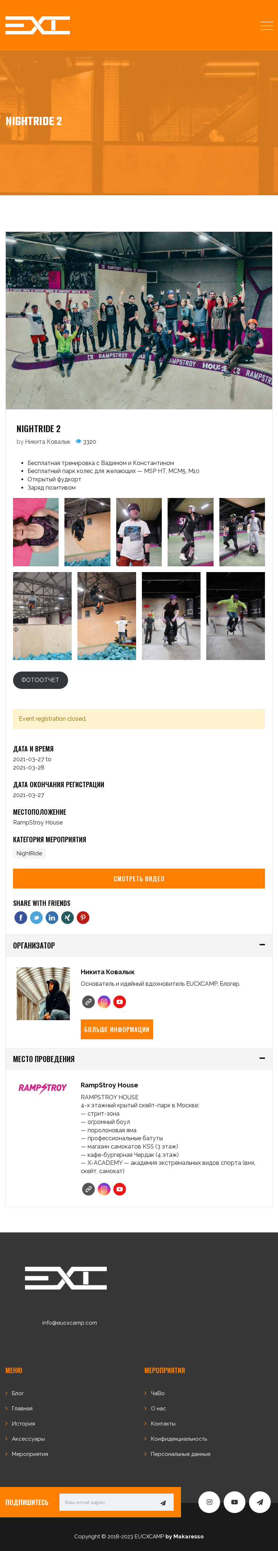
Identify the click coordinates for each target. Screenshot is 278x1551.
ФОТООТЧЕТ (40, 680)
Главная (22, 1408)
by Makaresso (184, 1536)
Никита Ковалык (48, 441)
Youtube (119, 1002)
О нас (158, 1408)
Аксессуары (28, 1439)
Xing (67, 917)
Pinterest (83, 917)
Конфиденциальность (179, 1439)
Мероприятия (30, 1454)
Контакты (163, 1423)
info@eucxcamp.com (69, 1323)
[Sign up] (163, 1503)
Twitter (36, 917)
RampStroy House (38, 822)
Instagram (104, 1002)
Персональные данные (180, 1454)
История (23, 1423)
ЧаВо (158, 1393)
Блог (18, 1393)
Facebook (20, 917)
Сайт (88, 1002)
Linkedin (52, 917)
